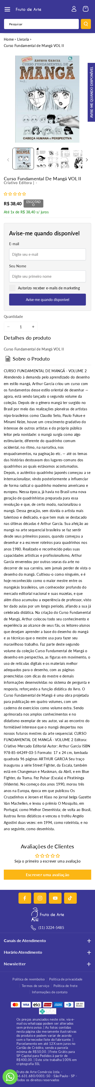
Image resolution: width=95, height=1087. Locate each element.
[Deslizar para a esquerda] (8, 160)
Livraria (23, 39)
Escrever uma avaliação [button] (47, 874)
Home (9, 39)
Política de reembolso (28, 979)
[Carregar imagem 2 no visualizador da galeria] (47, 158)
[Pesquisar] (86, 24)
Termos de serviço (35, 986)
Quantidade (13, 316)
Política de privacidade (66, 979)
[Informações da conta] (74, 8)
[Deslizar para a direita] (87, 160)
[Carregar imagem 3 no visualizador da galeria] (71, 158)
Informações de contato (50, 992)
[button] (7, 9)
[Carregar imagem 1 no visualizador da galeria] (23, 158)
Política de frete (65, 986)
